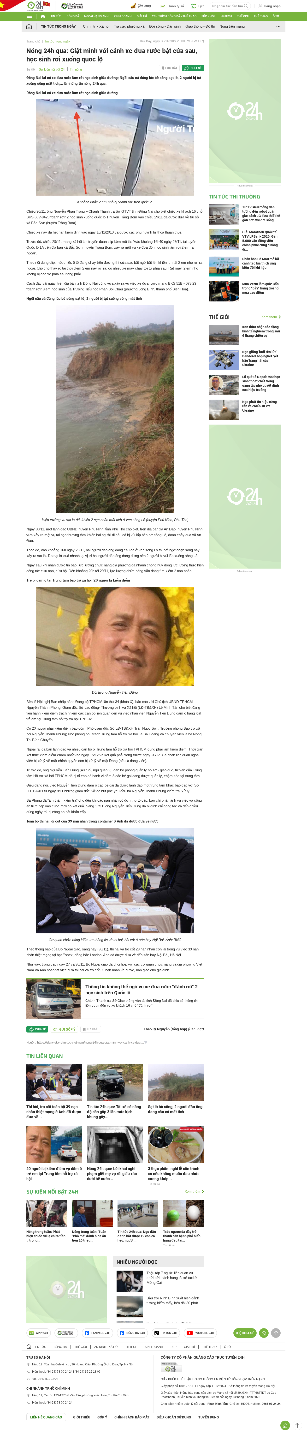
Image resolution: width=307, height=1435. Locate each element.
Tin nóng (76, 69)
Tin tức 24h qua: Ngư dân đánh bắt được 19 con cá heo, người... (137, 1236)
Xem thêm (192, 1191)
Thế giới (242, 16)
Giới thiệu (81, 1417)
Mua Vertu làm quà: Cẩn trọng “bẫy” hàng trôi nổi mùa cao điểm (260, 288)
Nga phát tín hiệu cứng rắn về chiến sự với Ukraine (259, 406)
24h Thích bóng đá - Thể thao (174, 16)
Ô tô (276, 16)
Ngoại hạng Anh (96, 16)
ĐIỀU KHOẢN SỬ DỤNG (174, 1417)
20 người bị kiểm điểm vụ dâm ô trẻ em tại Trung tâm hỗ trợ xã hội (54, 1173)
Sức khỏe (208, 16)
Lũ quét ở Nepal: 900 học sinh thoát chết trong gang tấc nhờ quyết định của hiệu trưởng (261, 383)
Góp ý (102, 1417)
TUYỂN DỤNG (208, 1417)
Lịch (201, 6)
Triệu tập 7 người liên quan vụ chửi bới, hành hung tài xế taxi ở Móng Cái (172, 1278)
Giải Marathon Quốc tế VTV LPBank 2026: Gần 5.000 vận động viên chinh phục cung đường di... (260, 240)
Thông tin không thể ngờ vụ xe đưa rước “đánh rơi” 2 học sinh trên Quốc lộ (141, 990)
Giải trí (142, 16)
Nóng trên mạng (232, 26)
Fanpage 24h (100, 1333)
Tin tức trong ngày (58, 26)
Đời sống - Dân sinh (165, 26)
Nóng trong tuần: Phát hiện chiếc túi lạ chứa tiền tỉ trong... (45, 1236)
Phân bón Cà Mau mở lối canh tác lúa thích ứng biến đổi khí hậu (260, 263)
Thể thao (261, 16)
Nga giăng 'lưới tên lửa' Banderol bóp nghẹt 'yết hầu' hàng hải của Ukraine (260, 358)
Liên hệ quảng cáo (46, 1417)
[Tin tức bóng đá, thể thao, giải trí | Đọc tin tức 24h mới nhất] (38, 6)
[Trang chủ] (33, 26)
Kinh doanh (123, 16)
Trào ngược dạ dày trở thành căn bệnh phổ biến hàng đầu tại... (182, 1236)
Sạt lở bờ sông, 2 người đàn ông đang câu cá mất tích (175, 1109)
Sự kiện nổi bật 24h (52, 69)
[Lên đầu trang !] (297, 1425)
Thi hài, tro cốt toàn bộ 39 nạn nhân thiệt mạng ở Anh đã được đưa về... (53, 1112)
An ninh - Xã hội (106, 1347)
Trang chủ (33, 41)
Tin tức (56, 16)
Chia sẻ (196, 68)
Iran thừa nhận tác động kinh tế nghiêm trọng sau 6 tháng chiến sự (261, 331)
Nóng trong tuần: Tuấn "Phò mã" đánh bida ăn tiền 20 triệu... (89, 1236)
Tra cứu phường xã (129, 26)
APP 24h (42, 1333)
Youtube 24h (204, 1333)
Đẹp (174, 1347)
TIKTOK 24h (169, 1333)
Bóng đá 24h (135, 1333)
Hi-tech (226, 16)
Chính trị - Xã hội (96, 26)
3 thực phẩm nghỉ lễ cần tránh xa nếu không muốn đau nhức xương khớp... (173, 1173)
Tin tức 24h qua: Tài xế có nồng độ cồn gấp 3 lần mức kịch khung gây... (114, 1112)
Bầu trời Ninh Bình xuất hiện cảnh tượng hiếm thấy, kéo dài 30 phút (173, 1300)
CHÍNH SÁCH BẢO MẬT (131, 1417)
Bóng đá (73, 16)
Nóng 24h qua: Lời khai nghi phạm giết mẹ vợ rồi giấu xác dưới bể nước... (112, 1173)
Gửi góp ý (67, 1029)
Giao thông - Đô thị (200, 26)
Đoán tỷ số (176, 6)
